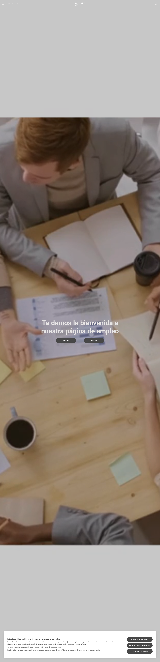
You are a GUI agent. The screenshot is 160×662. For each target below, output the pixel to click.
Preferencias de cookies (140, 651)
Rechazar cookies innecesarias (139, 645)
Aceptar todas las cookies (139, 639)
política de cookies (25, 647)
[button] (156, 3)
